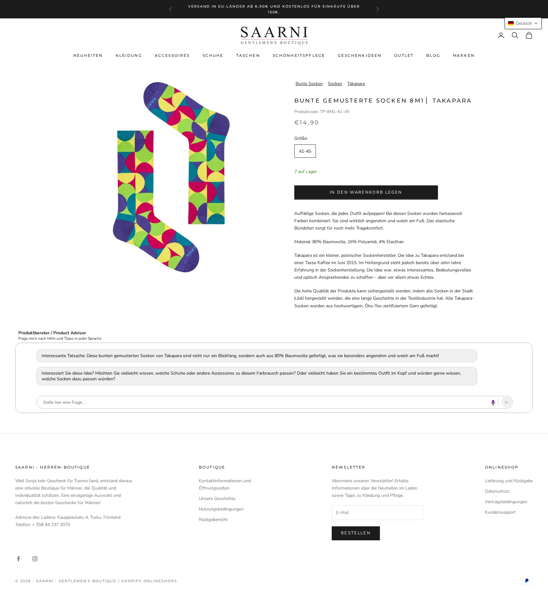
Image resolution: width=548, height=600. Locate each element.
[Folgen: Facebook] (18, 559)
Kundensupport (500, 512)
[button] (523, 23)
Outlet (404, 55)
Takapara (356, 84)
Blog (433, 55)
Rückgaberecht (213, 520)
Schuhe (213, 55)
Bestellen (356, 533)
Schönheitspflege (299, 55)
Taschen (248, 55)
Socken (335, 84)
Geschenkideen (360, 55)
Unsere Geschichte (217, 499)
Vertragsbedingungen (506, 502)
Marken (464, 55)
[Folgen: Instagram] (35, 559)
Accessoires (172, 55)
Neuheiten (88, 55)
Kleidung (129, 55)
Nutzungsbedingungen (221, 509)
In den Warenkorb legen (366, 192)
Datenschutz (497, 491)
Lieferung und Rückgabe (509, 481)
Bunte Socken (309, 84)
